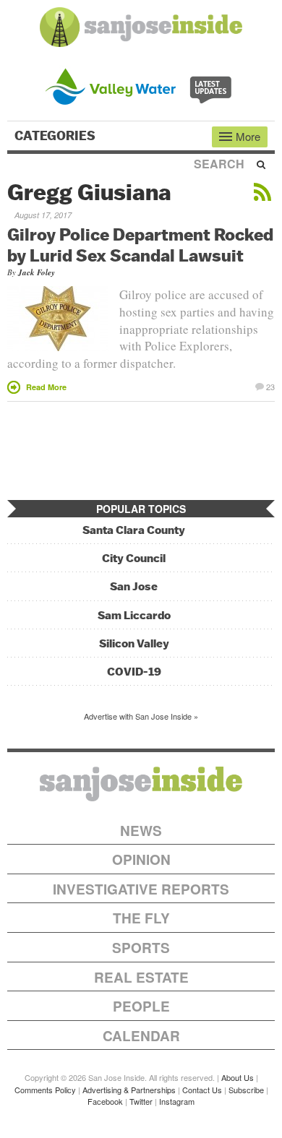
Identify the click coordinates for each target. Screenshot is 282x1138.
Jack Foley (36, 272)
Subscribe (246, 1089)
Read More (46, 387)
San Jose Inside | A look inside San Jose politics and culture (141, 784)
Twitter (141, 1101)
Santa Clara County (133, 530)
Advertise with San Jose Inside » (141, 716)
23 (270, 386)
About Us (237, 1077)
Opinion (141, 859)
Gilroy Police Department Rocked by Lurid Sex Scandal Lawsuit (140, 244)
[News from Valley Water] (141, 85)
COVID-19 (134, 671)
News (141, 830)
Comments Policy (45, 1089)
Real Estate (141, 977)
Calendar (141, 1036)
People (141, 1006)
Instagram (177, 1101)
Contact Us (202, 1089)
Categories (56, 136)
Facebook (105, 1101)
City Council (134, 558)
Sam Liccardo (134, 615)
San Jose (134, 586)
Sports (141, 947)
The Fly (141, 918)
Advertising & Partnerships (129, 1089)
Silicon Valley (134, 643)
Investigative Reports (141, 889)
